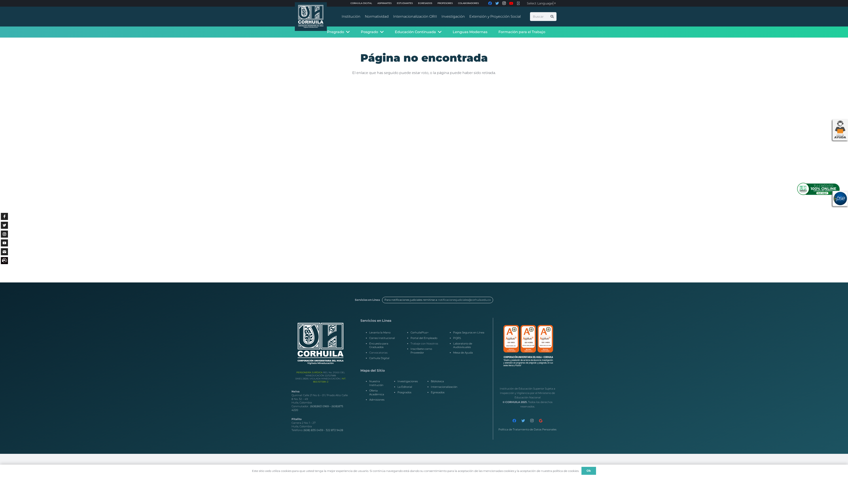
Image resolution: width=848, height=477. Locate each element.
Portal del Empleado (424, 338)
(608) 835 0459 (313, 430)
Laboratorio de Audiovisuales (462, 345)
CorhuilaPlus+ (420, 332)
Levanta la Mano (379, 332)
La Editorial (405, 386)
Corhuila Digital (379, 358)
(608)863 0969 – (320, 406)
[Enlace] (311, 16)
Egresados (438, 392)
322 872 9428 (334, 430)
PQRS (457, 338)
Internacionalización (444, 386)
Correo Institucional (382, 338)
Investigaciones (408, 381)
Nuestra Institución (376, 383)
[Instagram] (532, 420)
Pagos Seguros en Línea (468, 332)
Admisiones (376, 399)
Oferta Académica (376, 392)
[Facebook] (514, 420)
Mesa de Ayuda (463, 352)
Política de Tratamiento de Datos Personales (527, 429)
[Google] (540, 420)
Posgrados (404, 392)
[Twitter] (523, 420)
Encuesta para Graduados (378, 345)
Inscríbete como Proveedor (421, 350)
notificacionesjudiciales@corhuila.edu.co (464, 299)
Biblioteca (437, 381)
